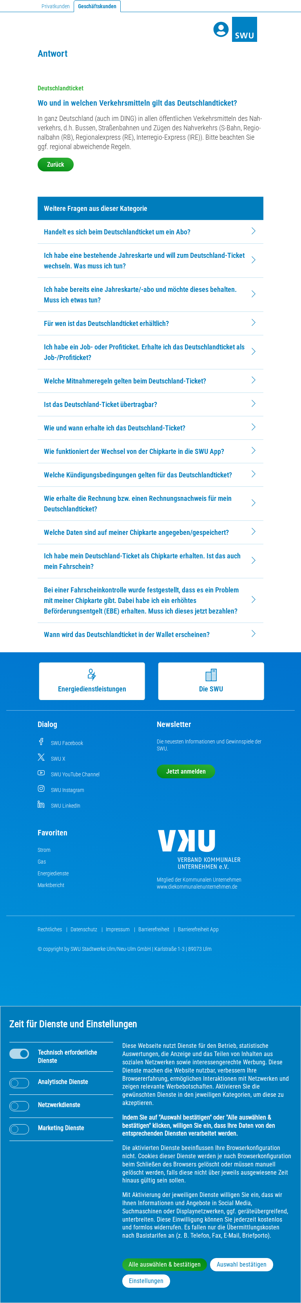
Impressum (118, 929)
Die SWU (211, 689)
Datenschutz (84, 929)
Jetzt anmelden (186, 771)
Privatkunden (56, 6)
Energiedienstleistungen (91, 689)
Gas (42, 861)
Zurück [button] (55, 164)
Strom (44, 850)
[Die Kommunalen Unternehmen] (199, 852)
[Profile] (221, 29)
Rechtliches (50, 929)
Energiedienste (53, 873)
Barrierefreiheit (154, 929)
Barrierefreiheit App (198, 929)
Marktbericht (51, 885)
